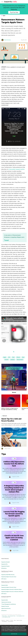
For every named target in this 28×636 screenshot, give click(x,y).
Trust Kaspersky (10, 621)
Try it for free (14, 12)
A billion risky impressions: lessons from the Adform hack (14, 464)
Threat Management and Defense (8, 604)
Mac (23, 357)
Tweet (6, 240)
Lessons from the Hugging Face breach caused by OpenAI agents (14, 514)
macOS (6, 359)
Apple (4, 15)
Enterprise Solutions (6, 596)
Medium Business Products (7, 581)
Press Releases (4, 621)
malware (12, 359)
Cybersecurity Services (6, 602)
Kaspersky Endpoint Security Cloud (8, 576)
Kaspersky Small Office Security (7, 574)
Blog (15, 620)
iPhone (18, 357)
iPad (13, 357)
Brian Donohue (7, 39)
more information (22, 630)
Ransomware (20, 359)
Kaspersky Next (4, 585)
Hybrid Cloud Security (6, 608)
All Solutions (4, 568)
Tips (15, 458)
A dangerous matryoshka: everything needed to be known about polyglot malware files (14, 489)
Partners (11, 620)
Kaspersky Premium (5, 566)
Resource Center (19, 620)
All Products (3, 578)
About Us (7, 620)
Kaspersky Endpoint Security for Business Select (11, 589)
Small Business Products (7, 571)
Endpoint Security (5, 606)
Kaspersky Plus (4, 564)
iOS (9, 357)
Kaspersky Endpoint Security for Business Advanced (12, 591)
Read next (5, 415)
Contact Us (3, 620)
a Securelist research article (16, 169)
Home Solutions (5, 558)
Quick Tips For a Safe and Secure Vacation (11, 420)
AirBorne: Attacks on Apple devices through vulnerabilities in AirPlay (9, 409)
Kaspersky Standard (5, 562)
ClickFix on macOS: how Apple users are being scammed (14, 538)
